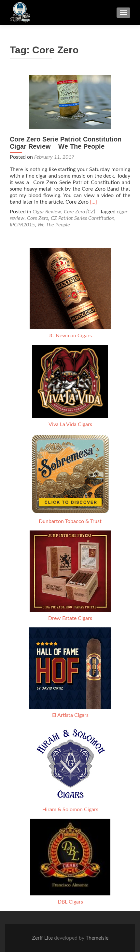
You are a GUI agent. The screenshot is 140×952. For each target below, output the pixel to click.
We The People (53, 224)
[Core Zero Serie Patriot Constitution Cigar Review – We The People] (70, 101)
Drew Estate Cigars (70, 618)
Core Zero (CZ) (79, 211)
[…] (93, 202)
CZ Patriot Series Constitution (82, 218)
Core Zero (37, 218)
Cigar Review (47, 211)
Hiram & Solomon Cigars (70, 809)
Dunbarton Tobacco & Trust (70, 521)
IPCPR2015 (22, 224)
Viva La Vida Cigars (70, 424)
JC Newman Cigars (70, 335)
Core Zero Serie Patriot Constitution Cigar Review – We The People (65, 143)
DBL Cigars (70, 902)
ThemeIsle (97, 938)
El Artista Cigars (70, 715)
